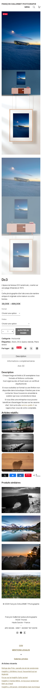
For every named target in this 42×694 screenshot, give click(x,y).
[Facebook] (12, 348)
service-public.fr (27, 405)
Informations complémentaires (21, 361)
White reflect (21, 528)
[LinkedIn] (37, 348)
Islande (30, 342)
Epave (24, 342)
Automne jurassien (21, 585)
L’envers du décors (21, 557)
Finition (4, 319)
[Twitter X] (31, 348)
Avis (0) (21, 366)
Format (4, 309)
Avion (14, 342)
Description (21, 356)
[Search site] (34, 7)
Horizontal (16, 338)
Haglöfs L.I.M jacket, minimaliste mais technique (21, 687)
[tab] (21, 356)
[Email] (25, 348)
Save (6, 14)
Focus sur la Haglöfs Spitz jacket (15, 677)
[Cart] (39, 7)
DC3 (19, 342)
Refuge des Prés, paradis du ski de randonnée (20, 668)
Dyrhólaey (21, 500)
